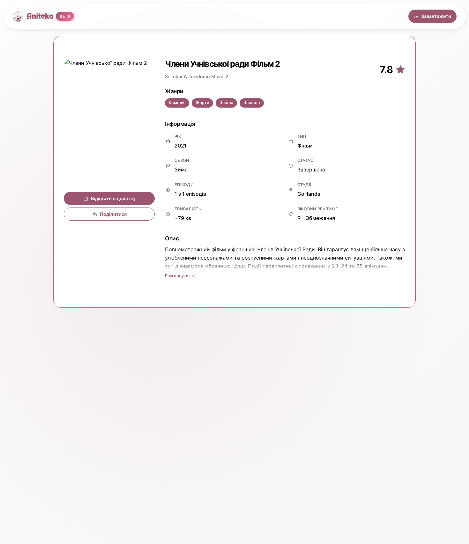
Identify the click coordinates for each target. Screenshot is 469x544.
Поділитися (113, 214)
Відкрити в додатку (113, 198)
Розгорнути (177, 275)
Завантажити (436, 16)
